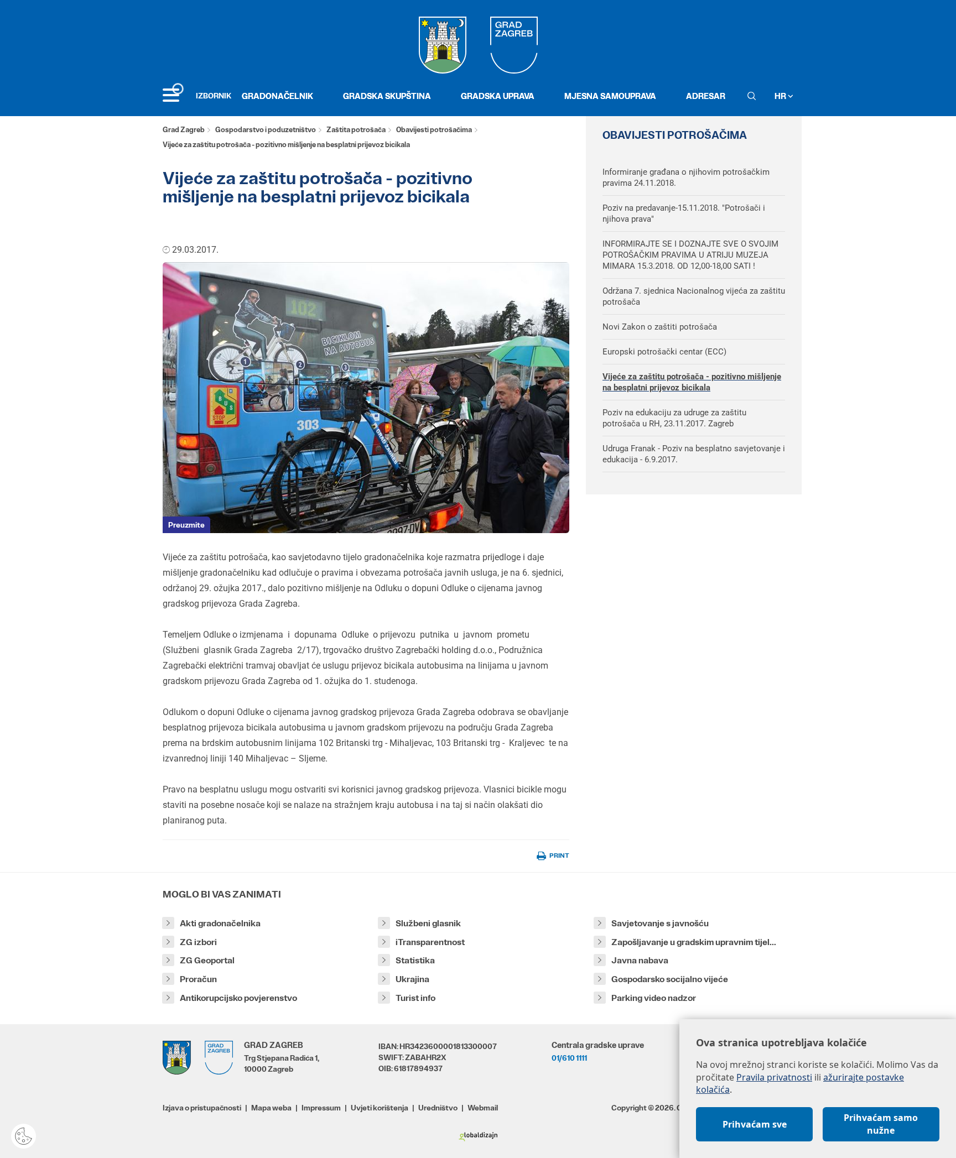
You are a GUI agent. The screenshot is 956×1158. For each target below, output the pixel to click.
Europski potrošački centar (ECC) (664, 352)
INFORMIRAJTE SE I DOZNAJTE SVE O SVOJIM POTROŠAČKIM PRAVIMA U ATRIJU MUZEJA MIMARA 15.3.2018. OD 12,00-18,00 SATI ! (690, 255)
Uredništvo (438, 1107)
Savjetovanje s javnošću (660, 923)
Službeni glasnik (428, 923)
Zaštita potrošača (356, 130)
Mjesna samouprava (610, 96)
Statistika (415, 960)
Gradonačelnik (277, 96)
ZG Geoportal (207, 960)
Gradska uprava (497, 96)
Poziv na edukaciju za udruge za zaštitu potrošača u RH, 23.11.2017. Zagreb (674, 418)
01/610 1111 (569, 1057)
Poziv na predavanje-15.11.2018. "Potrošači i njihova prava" (683, 213)
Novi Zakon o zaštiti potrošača (659, 327)
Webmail (482, 1107)
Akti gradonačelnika (220, 923)
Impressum (321, 1107)
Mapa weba (271, 1107)
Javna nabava (639, 960)
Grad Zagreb (184, 130)
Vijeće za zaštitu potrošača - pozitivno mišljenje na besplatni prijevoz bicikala (691, 382)
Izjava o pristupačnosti (202, 1107)
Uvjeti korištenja (379, 1107)
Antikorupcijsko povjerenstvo (238, 998)
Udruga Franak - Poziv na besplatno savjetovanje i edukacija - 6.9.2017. (693, 454)
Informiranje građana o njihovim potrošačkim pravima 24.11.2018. (686, 177)
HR (781, 96)
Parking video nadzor (653, 998)
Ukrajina (412, 979)
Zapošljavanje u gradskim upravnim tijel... (693, 942)
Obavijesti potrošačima (434, 130)
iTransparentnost (430, 942)
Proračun (198, 979)
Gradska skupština (387, 96)
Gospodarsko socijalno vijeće (669, 979)
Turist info (415, 998)
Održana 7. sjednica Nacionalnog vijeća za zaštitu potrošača (693, 296)
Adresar (705, 96)
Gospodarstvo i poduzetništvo (265, 130)
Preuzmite (186, 524)
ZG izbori (198, 942)
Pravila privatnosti (774, 1077)
